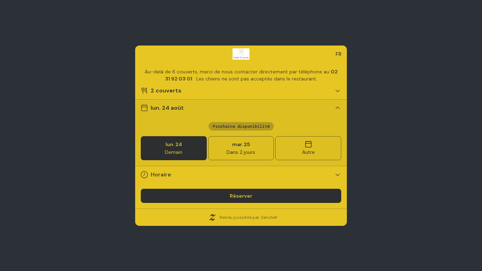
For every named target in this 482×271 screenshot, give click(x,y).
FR (339, 54)
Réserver (241, 196)
